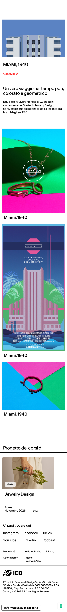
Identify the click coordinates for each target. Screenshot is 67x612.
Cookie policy (10, 557)
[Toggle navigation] (61, 7)
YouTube (9, 540)
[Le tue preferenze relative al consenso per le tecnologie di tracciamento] (61, 606)
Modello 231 (9, 551)
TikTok (47, 533)
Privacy (50, 551)
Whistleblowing (33, 551)
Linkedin (29, 540)
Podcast (48, 540)
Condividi (9, 73)
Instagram (11, 533)
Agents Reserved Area (33, 559)
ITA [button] (35, 7)
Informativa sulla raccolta (21, 607)
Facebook (30, 533)
